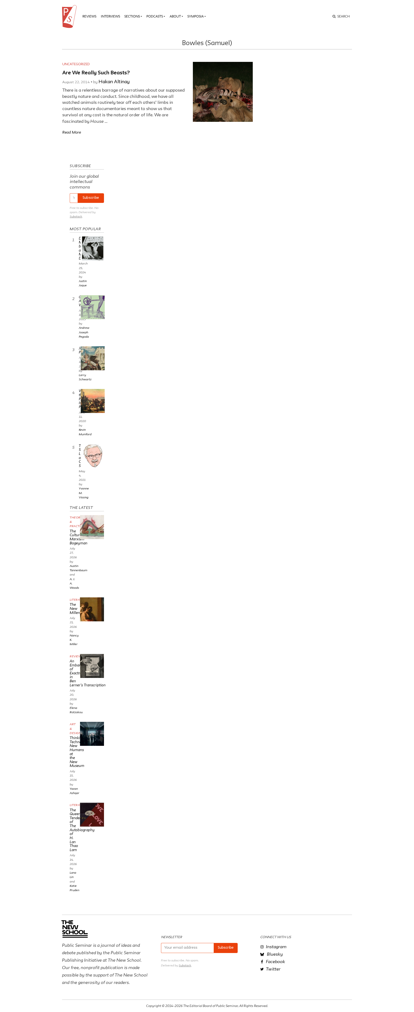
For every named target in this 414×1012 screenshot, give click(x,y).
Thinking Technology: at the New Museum (80, 752)
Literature (79, 599)
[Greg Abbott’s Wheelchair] (93, 307)
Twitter (273, 968)
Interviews (110, 16)
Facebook (275, 961)
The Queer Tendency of (82, 830)
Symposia (195, 16)
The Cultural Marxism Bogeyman (78, 537)
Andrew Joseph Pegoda (84, 332)
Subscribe (91, 198)
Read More (71, 132)
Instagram (276, 946)
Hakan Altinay (114, 82)
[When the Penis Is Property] (93, 401)
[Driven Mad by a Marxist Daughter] (93, 248)
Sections (132, 16)
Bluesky (274, 954)
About (175, 16)
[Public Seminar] (70, 16)
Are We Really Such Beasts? (96, 73)
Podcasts (154, 16)
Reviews (89, 16)
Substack (76, 216)
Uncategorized (76, 64)
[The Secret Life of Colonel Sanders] (93, 456)
